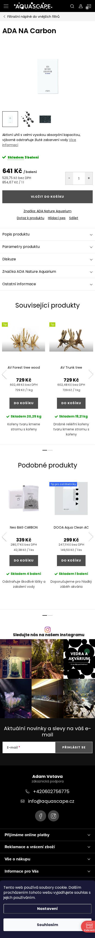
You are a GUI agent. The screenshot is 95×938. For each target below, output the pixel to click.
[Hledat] (72, 6)
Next (91, 374)
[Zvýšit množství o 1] (88, 178)
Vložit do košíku (47, 196)
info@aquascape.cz (51, 801)
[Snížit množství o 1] (69, 178)
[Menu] (6, 6)
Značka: (47, 211)
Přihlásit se (74, 747)
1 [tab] (44, 615)
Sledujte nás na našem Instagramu (48, 635)
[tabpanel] (24, 380)
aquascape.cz (53, 815)
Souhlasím (47, 924)
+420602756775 (51, 791)
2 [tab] (50, 615)
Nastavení (47, 908)
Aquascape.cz (40, 815)
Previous (4, 374)
